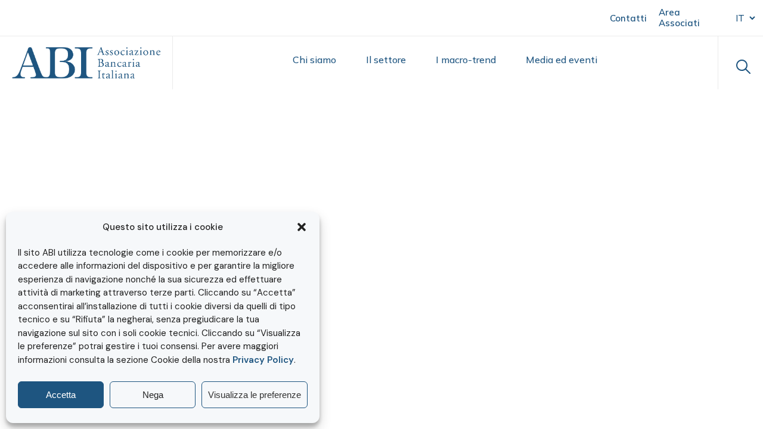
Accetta (61, 395)
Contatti (628, 18)
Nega (152, 395)
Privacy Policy (263, 360)
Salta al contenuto (66, 17)
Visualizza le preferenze (254, 395)
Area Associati (679, 18)
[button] (302, 227)
